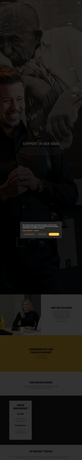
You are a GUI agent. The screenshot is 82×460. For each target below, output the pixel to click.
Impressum (36, 230)
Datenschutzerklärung (28, 230)
